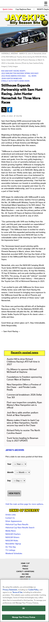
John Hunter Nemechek (11, 78)
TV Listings (10, 550)
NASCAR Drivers (12, 537)
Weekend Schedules (13, 553)
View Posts (14, 493)
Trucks (25, 569)
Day (9, 480)
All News (32, 76)
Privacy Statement (10, 590)
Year (9, 464)
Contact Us (10, 518)
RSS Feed (25, 574)
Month (10, 472)
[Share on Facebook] (9, 109)
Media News (10, 531)
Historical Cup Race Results (16, 524)
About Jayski (25, 577)
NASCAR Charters (13, 534)
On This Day (10, 547)
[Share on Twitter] (4, 109)
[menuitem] (24, 563)
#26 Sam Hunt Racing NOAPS (13, 71)
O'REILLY (25, 566)
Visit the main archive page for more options (24, 504)
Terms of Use (17, 592)
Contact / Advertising (25, 571)
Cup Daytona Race (23, 9)
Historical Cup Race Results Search (19, 527)
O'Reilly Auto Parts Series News (15, 81)
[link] (24, 20)
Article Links (10, 515)
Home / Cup (25, 563)
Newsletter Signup (13, 544)
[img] (24, 20)
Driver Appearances (13, 521)
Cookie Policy (33, 590)
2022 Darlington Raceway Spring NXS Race (20, 73)
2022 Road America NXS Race (13, 76)
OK (23, 608)
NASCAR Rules (11, 540)
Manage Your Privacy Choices (23, 617)
